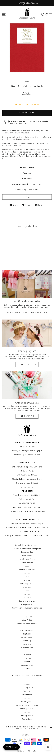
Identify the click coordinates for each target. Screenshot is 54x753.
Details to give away (27, 601)
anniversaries (27, 644)
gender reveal (27, 637)
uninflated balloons (27, 570)
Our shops (27, 691)
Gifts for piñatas (26, 584)
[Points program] (27, 333)
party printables (27, 604)
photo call (27, 587)
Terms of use (27, 719)
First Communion (27, 630)
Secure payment (27, 709)
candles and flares (27, 559)
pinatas (27, 580)
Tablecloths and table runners (27, 545)
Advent (27, 662)
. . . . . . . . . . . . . (27, 573)
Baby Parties (27, 620)
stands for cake (27, 563)
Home (26, 82)
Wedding (27, 641)
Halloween (27, 655)
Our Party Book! (27, 688)
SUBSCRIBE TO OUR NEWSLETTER (27, 313)
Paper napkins (27, 552)
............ (27, 566)
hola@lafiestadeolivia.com (29, 455)
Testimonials (27, 695)
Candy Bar (27, 598)
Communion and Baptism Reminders (27, 608)
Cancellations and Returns (27, 705)
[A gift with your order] (27, 284)
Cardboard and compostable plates (27, 549)
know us (27, 684)
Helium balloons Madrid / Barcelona (27, 676)
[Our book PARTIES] (27, 385)
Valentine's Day (27, 665)
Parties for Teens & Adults (27, 623)
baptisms (27, 634)
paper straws (27, 556)
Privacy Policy (27, 716)
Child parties (27, 616)
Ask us (27, 197)
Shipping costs (27, 702)
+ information (27, 364)
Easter (27, 669)
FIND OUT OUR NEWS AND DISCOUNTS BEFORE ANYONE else (26, 727)
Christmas (27, 658)
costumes (27, 577)
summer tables (27, 648)
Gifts (27, 591)
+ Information (27, 416)
